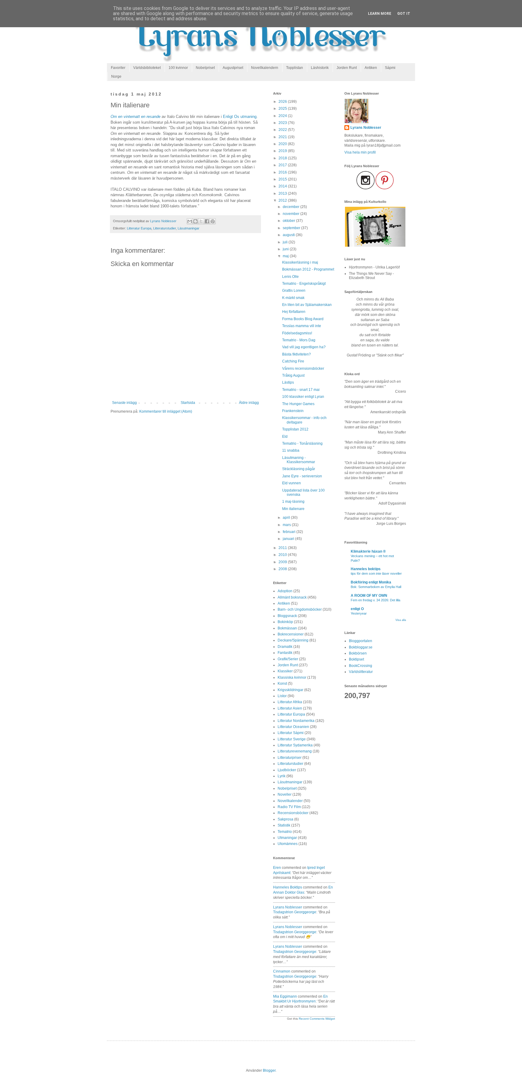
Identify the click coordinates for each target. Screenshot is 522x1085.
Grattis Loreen (293, 290)
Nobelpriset (205, 68)
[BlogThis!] (195, 221)
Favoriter (118, 68)
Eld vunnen (291, 483)
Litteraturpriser (289, 757)
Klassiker (285, 671)
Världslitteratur (361, 672)
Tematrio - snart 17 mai (301, 390)
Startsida (188, 403)
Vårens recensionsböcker (303, 368)
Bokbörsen (358, 653)
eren (277, 868)
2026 (283, 101)
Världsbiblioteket (147, 68)
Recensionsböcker (293, 813)
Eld (285, 436)
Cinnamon (281, 971)
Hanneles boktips (287, 887)
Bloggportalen (360, 641)
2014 (283, 186)
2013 (283, 193)
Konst (282, 683)
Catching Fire (293, 361)
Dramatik (285, 647)
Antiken (371, 68)
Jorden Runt (347, 68)
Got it (403, 13)
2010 (283, 555)
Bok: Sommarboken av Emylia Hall (376, 587)
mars (287, 525)
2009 (283, 562)
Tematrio (285, 832)
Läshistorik (320, 68)
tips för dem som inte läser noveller (376, 573)
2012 (283, 200)
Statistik (284, 825)
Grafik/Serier (288, 659)
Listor (282, 696)
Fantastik (285, 653)
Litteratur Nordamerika (296, 721)
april (287, 517)
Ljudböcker (287, 770)
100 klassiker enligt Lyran (303, 397)
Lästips (288, 382)
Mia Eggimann (285, 996)
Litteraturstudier (164, 228)
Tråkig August (293, 375)
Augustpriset (233, 68)
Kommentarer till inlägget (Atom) (165, 411)
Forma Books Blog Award (303, 319)
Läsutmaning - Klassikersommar (298, 460)
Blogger (269, 1070)
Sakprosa (285, 819)
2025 (283, 108)
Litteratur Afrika (290, 702)
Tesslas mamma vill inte (301, 326)
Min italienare (293, 509)
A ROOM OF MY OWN (369, 595)
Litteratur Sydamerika (295, 745)
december (291, 207)
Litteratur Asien (290, 708)
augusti (289, 235)
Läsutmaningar (188, 228)
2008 (283, 569)
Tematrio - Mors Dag (298, 340)
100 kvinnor (178, 68)
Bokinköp (285, 622)
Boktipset (356, 659)
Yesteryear (359, 613)
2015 (283, 179)
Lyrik (281, 776)
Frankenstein (293, 411)
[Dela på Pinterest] (213, 221)
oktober (289, 221)
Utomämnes (288, 844)
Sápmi (390, 68)
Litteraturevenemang (295, 751)
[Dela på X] (201, 221)
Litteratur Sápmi (291, 733)
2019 (283, 151)
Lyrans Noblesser (287, 907)
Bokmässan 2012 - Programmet (308, 269)
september (292, 228)
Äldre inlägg (249, 403)
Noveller (285, 794)
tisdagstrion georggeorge (294, 912)
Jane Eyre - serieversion (302, 476)
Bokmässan (287, 628)
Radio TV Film (289, 807)
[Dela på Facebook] (207, 221)
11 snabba (290, 450)
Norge (116, 76)
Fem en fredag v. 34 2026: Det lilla (375, 600)
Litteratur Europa (139, 228)
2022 (283, 130)
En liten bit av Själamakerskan (307, 305)
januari (289, 539)
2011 (283, 548)
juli (285, 242)
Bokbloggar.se (360, 647)
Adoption (285, 591)
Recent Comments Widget (317, 1018)
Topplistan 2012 (295, 429)
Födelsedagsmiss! (297, 333)
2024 (283, 116)
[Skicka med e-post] (190, 221)
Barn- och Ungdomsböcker (300, 609)
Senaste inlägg (124, 403)
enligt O (357, 609)
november (291, 214)
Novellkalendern (264, 68)
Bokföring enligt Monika (371, 582)
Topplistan (294, 68)
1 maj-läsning (293, 501)
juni (286, 249)
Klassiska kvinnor (292, 677)
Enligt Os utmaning (239, 116)
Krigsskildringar (290, 690)
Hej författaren (293, 312)
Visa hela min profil (360, 152)
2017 (283, 165)
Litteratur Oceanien (293, 727)
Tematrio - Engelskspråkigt (304, 283)
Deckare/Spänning (293, 640)
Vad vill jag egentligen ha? (304, 347)
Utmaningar (287, 838)
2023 (283, 123)
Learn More (379, 13)
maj (286, 256)
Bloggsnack (287, 616)
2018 (283, 158)
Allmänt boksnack (292, 597)
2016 (283, 172)
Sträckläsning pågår (298, 469)
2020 (283, 144)
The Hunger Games (298, 404)
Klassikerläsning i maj (300, 262)
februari (289, 532)
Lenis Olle (290, 276)
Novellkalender (290, 801)
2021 (283, 137)
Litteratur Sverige (292, 739)
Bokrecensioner (291, 634)
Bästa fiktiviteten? (296, 354)
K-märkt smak (293, 298)
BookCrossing (360, 666)
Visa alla (400, 620)
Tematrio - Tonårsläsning (302, 443)
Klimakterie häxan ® (368, 551)
